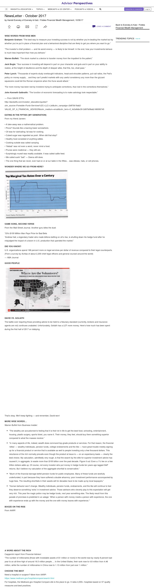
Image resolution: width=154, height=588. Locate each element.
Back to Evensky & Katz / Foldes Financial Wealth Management (130, 26)
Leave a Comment (103, 26)
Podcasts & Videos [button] (84, 9)
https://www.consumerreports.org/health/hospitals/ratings (30, 545)
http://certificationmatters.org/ (18, 554)
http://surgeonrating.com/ (16, 565)
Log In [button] (147, 9)
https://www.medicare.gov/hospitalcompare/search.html (29, 525)
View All (137, 38)
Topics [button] (39, 9)
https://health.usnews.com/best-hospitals (23, 541)
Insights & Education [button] (21, 9)
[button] (9, 26)
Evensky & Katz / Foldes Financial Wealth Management (49, 20)
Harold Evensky (14, 20)
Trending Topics (125, 38)
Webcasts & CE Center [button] (59, 9)
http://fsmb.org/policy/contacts (18, 558)
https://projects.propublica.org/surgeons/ (23, 562)
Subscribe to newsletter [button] (133, 9)
